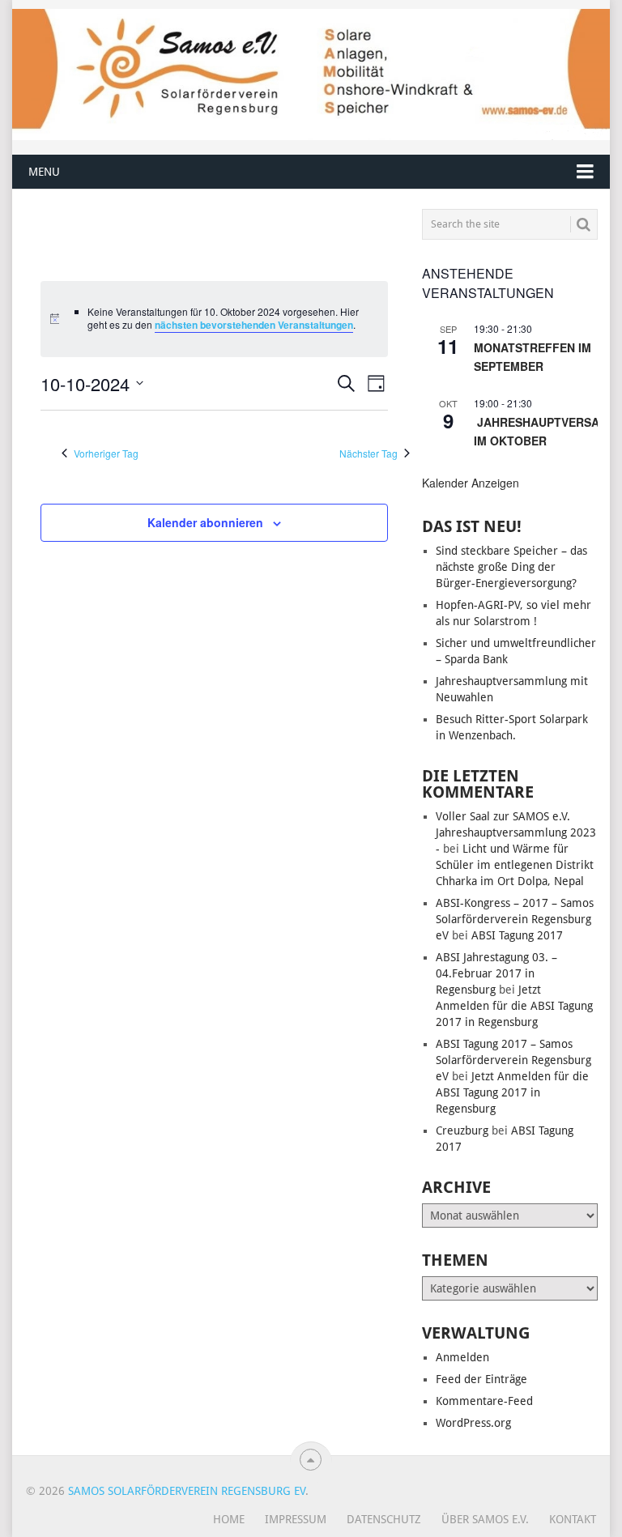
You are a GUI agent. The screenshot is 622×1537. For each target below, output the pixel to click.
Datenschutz (384, 1519)
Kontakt (572, 1519)
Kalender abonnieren (205, 522)
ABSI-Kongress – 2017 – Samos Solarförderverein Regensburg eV (515, 919)
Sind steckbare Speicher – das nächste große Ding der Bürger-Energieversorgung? (511, 567)
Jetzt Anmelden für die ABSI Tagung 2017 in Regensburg (514, 1005)
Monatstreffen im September (532, 356)
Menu (44, 171)
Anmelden (462, 1357)
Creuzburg (462, 1130)
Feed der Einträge (481, 1379)
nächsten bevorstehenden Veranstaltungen (254, 324)
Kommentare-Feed (484, 1400)
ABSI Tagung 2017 (517, 935)
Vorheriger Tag (106, 453)
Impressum (295, 1519)
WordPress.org (473, 1422)
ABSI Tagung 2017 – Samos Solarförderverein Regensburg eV (513, 1060)
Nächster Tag (368, 453)
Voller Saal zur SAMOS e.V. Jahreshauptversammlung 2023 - (516, 832)
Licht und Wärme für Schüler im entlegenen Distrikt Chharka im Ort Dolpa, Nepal (515, 865)
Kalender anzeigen (470, 483)
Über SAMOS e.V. (485, 1519)
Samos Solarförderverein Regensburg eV (186, 1490)
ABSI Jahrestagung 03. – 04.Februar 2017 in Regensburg (496, 973)
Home (229, 1519)
